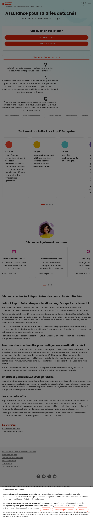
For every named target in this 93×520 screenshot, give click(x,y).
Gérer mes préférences (64, 510)
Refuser (46, 510)
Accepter (82, 510)
